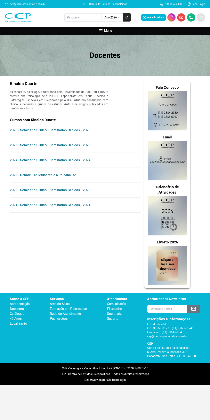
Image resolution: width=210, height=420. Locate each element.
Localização (18, 323)
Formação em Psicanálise (68, 309)
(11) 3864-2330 (173, 4)
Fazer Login (198, 4)
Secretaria (114, 314)
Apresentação (20, 304)
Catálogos (17, 314)
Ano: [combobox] (110, 17)
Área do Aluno (155, 17)
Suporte (112, 319)
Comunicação (116, 304)
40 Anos (16, 319)
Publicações (59, 319)
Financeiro (114, 309)
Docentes (17, 309)
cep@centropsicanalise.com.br (27, 4)
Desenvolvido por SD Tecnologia (105, 379)
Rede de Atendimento (65, 314)
